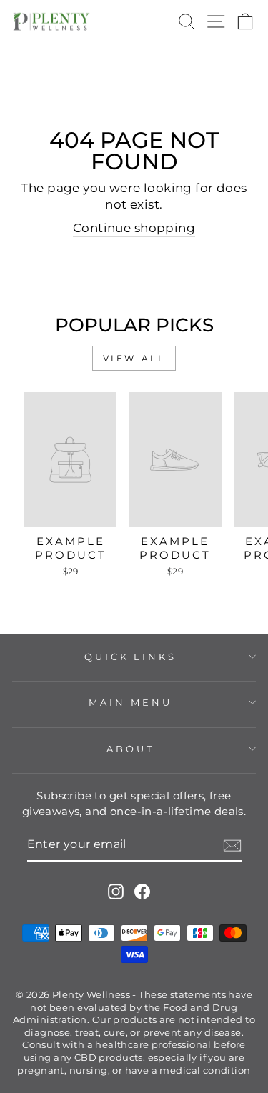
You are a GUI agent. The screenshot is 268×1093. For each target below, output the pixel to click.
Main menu (130, 702)
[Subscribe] (232, 845)
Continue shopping (134, 228)
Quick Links (130, 656)
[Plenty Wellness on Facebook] (142, 891)
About (130, 748)
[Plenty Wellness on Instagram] (116, 891)
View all (134, 358)
